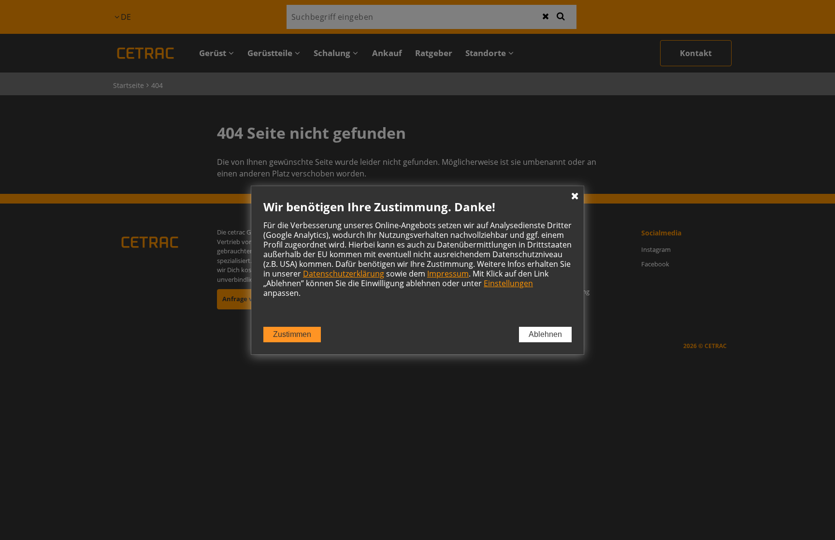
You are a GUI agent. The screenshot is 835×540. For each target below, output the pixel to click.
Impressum (448, 273)
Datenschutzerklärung (343, 273)
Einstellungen (508, 283)
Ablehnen (545, 334)
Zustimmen (292, 334)
